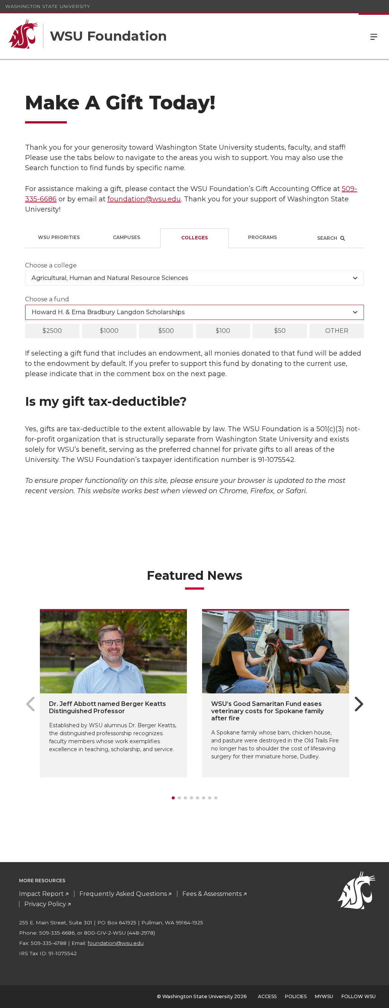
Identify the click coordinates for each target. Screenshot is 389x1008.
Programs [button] (262, 237)
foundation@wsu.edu (144, 199)
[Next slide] (359, 704)
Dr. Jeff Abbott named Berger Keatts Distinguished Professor (107, 707)
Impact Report (41, 893)
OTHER (336, 330)
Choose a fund (47, 299)
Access (267, 996)
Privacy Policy (45, 904)
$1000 (109, 330)
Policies (296, 996)
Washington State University (47, 6)
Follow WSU (359, 996)
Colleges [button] (194, 238)
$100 (223, 330)
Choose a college (51, 265)
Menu (374, 36)
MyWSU (324, 996)
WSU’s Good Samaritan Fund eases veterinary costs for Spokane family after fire (267, 711)
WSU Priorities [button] (59, 237)
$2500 (52, 330)
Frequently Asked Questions (123, 893)
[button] (330, 238)
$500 (166, 330)
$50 (280, 330)
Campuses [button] (126, 237)
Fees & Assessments (212, 893)
